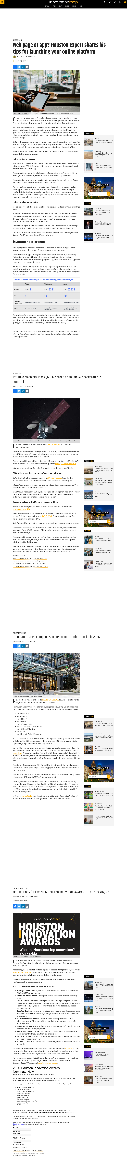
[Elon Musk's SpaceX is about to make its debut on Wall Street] (88, 224)
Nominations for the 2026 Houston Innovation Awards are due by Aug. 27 (61, 892)
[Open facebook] (104, 2)
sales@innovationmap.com (47, 1063)
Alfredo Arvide (21, 57)
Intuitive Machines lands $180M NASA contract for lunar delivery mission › (30, 566)
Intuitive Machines (54, 445)
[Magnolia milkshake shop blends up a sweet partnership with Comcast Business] (88, 807)
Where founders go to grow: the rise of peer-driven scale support (103, 539)
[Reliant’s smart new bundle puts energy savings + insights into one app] (88, 819)
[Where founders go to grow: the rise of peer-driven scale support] (88, 540)
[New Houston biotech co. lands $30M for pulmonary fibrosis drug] (88, 167)
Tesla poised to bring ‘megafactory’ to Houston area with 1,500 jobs (104, 749)
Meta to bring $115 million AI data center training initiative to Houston (103, 155)
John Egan (16, 386)
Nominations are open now (22, 972)
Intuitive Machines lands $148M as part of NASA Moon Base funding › (29, 564)
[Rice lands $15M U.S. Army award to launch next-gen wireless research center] (88, 998)
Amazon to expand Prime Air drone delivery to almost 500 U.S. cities (103, 495)
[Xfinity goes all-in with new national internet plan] (88, 1055)
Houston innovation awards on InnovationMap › (24, 1156)
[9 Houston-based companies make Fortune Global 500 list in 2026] (46, 675)
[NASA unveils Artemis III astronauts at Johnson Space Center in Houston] (88, 237)
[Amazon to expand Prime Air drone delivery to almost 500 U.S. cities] (88, 494)
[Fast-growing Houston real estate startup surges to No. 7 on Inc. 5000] (88, 725)
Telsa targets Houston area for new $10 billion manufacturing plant (104, 737)
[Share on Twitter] (19, 67)
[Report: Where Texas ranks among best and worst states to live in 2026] (88, 1010)
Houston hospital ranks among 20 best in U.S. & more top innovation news (104, 986)
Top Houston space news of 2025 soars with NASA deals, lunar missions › (30, 558)
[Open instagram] (114, 2)
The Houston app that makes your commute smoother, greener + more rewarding (104, 1068)
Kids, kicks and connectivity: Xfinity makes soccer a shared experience (104, 794)
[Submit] (125, 2)
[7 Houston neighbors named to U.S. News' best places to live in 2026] (88, 142)
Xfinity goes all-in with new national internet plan (102, 1055)
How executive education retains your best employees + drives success (103, 565)
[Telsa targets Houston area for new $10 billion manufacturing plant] (88, 737)
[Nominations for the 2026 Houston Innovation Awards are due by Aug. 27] (46, 935)
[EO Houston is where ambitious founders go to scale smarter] (88, 552)
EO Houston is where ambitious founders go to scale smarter (103, 552)
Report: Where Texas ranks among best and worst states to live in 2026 (104, 1010)
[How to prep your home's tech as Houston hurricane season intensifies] (88, 1080)
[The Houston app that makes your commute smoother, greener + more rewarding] (88, 1068)
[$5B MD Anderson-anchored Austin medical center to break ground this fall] (88, 470)
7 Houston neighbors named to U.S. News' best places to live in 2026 (104, 142)
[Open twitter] (109, 2)
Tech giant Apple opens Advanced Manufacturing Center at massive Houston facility (104, 482)
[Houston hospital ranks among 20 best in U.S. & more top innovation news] (88, 985)
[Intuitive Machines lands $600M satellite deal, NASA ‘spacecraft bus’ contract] (46, 420)
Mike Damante (17, 641)
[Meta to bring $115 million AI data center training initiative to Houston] (88, 154)
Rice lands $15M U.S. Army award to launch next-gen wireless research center (104, 998)
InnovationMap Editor (19, 896)
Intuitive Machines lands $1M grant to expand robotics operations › (29, 561)
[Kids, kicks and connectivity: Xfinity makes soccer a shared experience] (88, 795)
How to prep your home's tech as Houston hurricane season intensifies (103, 1080)
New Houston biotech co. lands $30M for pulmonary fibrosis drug (103, 166)
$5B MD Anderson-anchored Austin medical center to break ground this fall (104, 470)
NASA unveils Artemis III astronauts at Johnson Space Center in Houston (104, 237)
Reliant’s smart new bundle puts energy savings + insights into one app (104, 818)
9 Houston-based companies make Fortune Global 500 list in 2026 (56, 637)
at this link (69, 1048)
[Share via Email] (27, 67)
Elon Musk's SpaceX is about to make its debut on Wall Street (103, 224)
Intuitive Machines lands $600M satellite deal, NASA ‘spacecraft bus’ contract (57, 379)
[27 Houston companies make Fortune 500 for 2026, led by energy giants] (88, 212)
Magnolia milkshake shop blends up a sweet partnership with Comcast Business (103, 808)
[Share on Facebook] (15, 67)
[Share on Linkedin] (23, 67)
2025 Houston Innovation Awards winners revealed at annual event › (29, 1153)
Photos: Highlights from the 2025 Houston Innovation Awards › (28, 1150)
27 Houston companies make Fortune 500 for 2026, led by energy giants (102, 212)
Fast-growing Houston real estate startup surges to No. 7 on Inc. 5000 (104, 725)
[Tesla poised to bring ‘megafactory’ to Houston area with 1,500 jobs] (88, 749)
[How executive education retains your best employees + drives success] (88, 564)
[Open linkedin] (120, 2)
